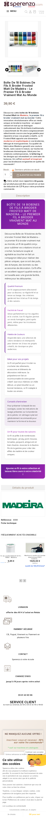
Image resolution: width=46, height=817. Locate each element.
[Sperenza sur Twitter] (19, 712)
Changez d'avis (23, 676)
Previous (20, 580)
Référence (6, 520)
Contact (23, 654)
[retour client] (8, 668)
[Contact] (8, 599)
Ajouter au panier (30, 175)
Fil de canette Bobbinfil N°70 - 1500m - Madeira (11, 556)
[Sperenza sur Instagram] (24, 712)
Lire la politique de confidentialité (14, 806)
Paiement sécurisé (23, 629)
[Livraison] (8, 621)
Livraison (23, 607)
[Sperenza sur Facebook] (21, 712)
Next (24, 580)
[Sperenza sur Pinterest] (27, 712)
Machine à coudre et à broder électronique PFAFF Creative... (35, 557)
